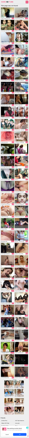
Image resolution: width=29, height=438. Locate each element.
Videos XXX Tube (5, 423)
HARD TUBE (7, 2)
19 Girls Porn (4, 420)
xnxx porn (17, 423)
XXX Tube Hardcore (19, 420)
